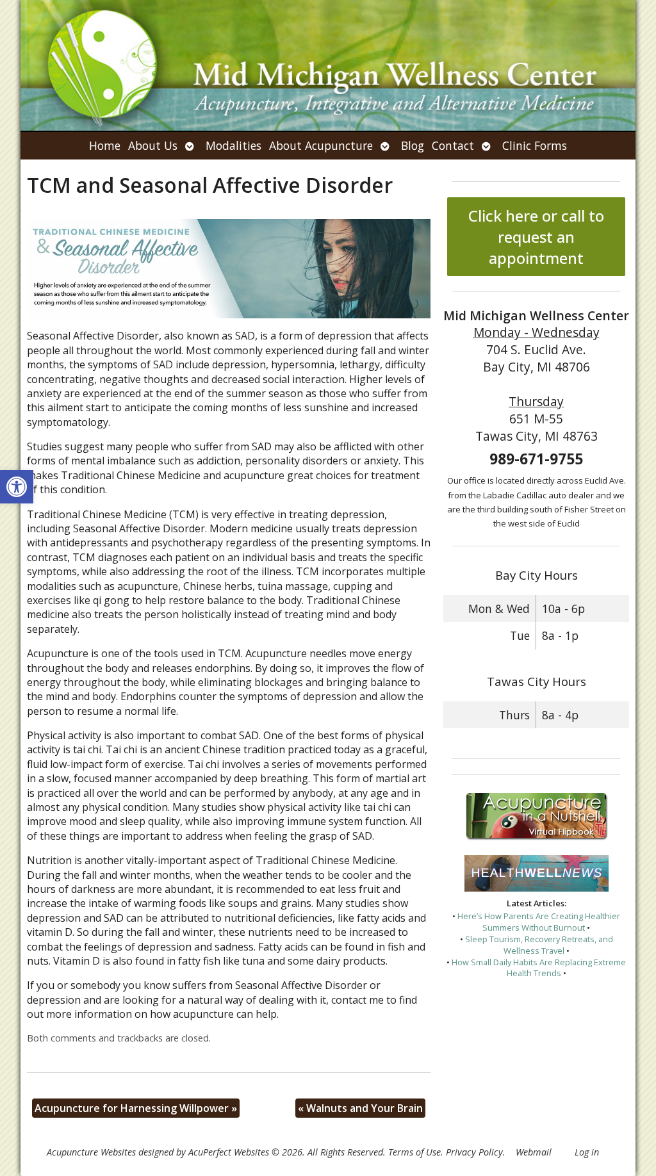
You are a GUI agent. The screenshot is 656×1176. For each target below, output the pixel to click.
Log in (587, 1152)
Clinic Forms (534, 145)
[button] (16, 486)
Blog (412, 145)
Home (104, 145)
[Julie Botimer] (328, 65)
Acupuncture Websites (91, 1152)
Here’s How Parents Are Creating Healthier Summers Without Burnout (538, 921)
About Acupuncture (321, 145)
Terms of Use (414, 1152)
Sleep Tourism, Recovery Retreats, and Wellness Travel (539, 944)
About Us (152, 145)
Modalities (233, 145)
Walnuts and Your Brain (360, 1108)
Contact (453, 145)
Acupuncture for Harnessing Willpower (136, 1108)
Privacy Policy (474, 1152)
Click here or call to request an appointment (536, 236)
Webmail (534, 1152)
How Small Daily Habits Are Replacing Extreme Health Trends (539, 967)
